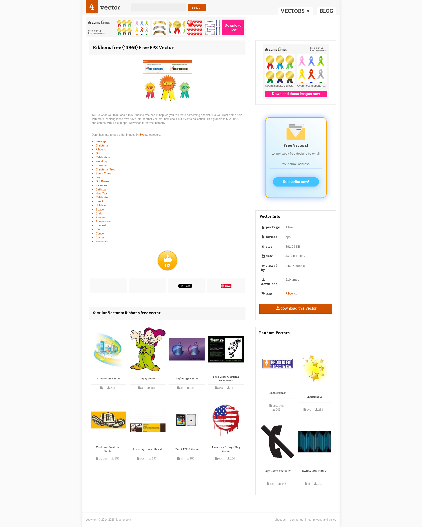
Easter (100, 237)
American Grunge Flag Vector (226, 449)
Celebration (103, 157)
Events (144, 134)
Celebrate (102, 197)
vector (110, 7)
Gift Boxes (102, 181)
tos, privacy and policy (321, 519)
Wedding (101, 161)
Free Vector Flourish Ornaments (226, 378)
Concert (101, 233)
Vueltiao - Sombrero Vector (108, 449)
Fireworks (102, 241)
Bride (99, 213)
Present (101, 217)
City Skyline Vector (108, 378)
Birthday (101, 189)
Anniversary (103, 221)
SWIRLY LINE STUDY (314, 471)
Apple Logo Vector (187, 378)
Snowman (102, 165)
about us (280, 519)
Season (100, 209)
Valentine (101, 185)
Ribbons (101, 149)
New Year (102, 193)
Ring (98, 229)
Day (98, 177)
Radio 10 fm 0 (277, 393)
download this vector (298, 308)
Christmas (102, 145)
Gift (98, 153)
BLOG (326, 11)
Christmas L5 (314, 396)
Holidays (101, 205)
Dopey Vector (148, 378)
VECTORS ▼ (295, 11)
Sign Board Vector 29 (278, 471)
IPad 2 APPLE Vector (187, 449)
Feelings (101, 141)
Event (99, 201)
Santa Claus (103, 173)
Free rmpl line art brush (147, 449)
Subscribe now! (296, 182)
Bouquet (101, 225)
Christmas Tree (105, 169)
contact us (296, 519)
